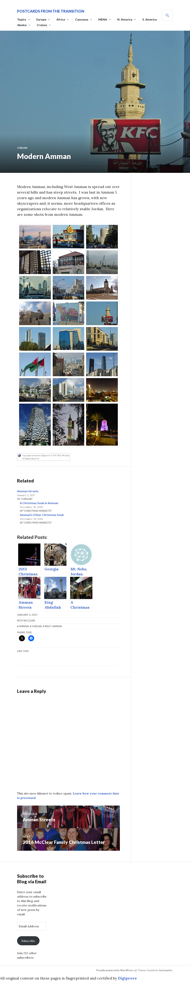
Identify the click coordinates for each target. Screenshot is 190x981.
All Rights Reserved (30, 458)
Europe (41, 19)
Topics (21, 19)
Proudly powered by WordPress (115, 970)
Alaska (22, 25)
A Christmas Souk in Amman (39, 503)
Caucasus (81, 19)
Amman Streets (28, 491)
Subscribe (28, 941)
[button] (35, 236)
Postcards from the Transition (50, 11)
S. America (149, 19)
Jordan (22, 147)
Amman (24, 626)
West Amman (53, 626)
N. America (124, 19)
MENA (102, 19)
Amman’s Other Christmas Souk (42, 515)
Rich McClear (26, 620)
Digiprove (127, 978)
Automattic (165, 970)
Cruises (42, 25)
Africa (60, 19)
